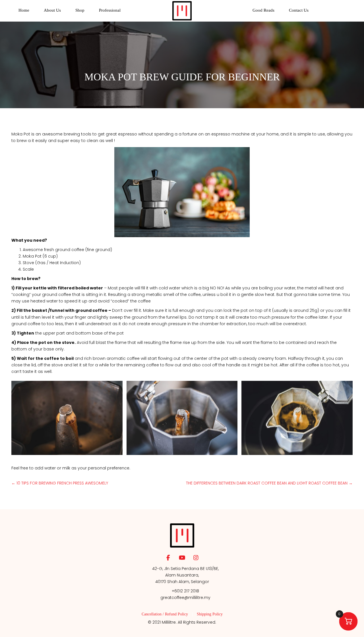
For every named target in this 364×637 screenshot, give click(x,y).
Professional (110, 10)
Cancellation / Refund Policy (165, 614)
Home (23, 10)
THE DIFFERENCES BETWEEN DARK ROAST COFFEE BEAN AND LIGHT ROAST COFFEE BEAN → (269, 483)
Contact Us (299, 10)
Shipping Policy (210, 614)
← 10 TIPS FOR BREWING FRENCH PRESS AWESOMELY (59, 483)
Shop (79, 10)
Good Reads (263, 10)
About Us (52, 10)
